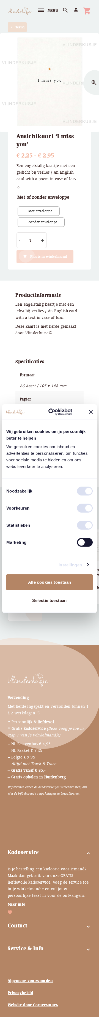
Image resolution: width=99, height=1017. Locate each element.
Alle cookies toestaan (49, 582)
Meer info (17, 904)
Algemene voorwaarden (30, 980)
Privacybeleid (20, 992)
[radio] (38, 211)
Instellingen (70, 564)
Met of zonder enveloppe (43, 197)
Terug (17, 27)
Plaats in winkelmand (48, 256)
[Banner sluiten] (91, 412)
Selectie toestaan (49, 600)
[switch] (79, 506)
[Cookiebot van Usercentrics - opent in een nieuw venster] (58, 412)
